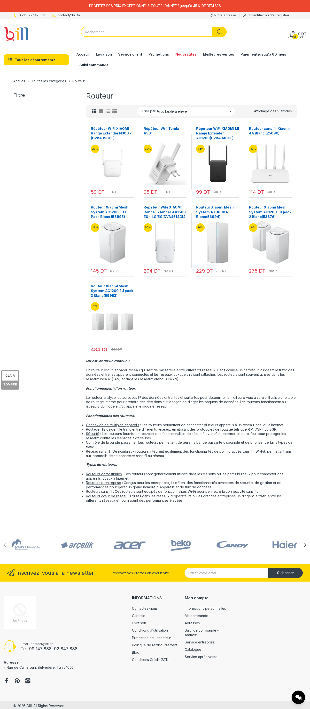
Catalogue (193, 649)
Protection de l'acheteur (151, 638)
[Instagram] (28, 681)
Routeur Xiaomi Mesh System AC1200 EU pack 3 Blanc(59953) (112, 291)
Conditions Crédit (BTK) (151, 660)
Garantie (138, 616)
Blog (135, 652)
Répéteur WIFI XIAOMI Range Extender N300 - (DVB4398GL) (111, 133)
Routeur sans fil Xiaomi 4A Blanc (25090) (269, 130)
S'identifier (256, 15)
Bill (29, 706)
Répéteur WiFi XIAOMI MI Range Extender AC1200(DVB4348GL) (217, 133)
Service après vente (201, 657)
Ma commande (196, 616)
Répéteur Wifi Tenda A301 (161, 130)
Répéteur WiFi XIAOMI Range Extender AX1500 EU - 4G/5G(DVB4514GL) (165, 212)
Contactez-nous (145, 608)
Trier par (148, 111)
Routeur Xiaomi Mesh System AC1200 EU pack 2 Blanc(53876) (270, 212)
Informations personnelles (205, 608)
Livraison (139, 623)
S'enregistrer (279, 15)
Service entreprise (200, 642)
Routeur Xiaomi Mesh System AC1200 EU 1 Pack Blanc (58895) (109, 212)
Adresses (192, 623)
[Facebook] (6, 681)
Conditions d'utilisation (150, 630)
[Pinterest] (17, 681)
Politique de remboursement (154, 645)
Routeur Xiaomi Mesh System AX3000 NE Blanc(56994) (215, 212)
